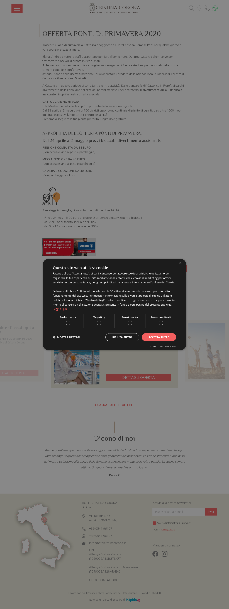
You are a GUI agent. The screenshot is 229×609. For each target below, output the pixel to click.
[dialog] (114, 304)
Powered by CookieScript (163, 346)
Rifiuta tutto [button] (122, 337)
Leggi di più (60, 309)
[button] (67, 337)
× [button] (180, 263)
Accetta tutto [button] (158, 337)
